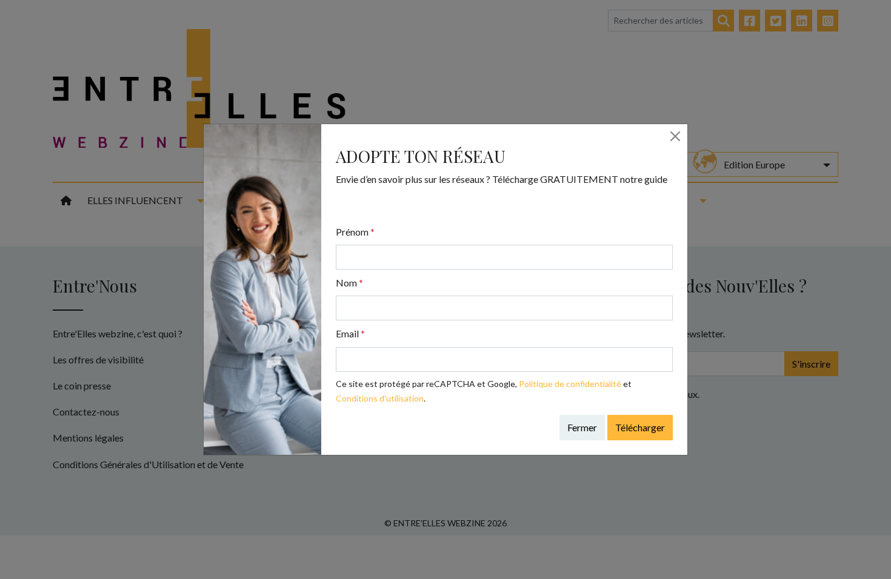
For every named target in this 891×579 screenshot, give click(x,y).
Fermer (582, 427)
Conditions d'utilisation (380, 398)
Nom (349, 282)
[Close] (675, 136)
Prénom (355, 231)
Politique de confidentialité (570, 384)
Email (350, 333)
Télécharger (640, 427)
